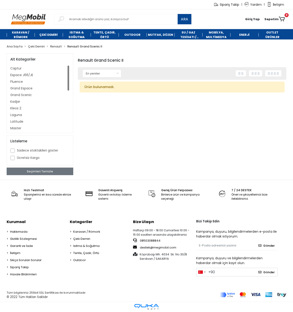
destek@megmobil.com (158, 247)
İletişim (278, 4)
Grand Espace (21, 88)
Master (15, 128)
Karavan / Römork (86, 231)
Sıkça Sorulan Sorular (26, 260)
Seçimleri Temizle (40, 171)
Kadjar (15, 101)
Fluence (16, 81)
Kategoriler (81, 221)
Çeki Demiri (81, 239)
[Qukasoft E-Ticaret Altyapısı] (146, 307)
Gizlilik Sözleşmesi (23, 239)
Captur (16, 68)
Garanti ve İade (21, 246)
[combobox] (201, 272)
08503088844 (149, 240)
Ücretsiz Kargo (28, 157)
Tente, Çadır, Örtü (86, 253)
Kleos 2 (15, 108)
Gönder (269, 245)
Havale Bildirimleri (23, 274)
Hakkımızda (18, 231)
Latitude (16, 121)
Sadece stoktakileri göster (37, 150)
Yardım (256, 4)
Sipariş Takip (229, 4)
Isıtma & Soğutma (86, 246)
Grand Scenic (21, 95)
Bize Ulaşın (143, 221)
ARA (184, 19)
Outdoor (79, 260)
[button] (252, 19)
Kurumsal (16, 221)
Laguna (16, 115)
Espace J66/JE (21, 75)
